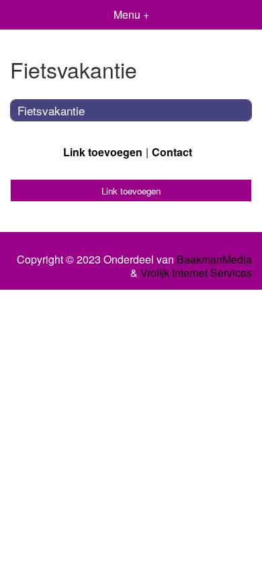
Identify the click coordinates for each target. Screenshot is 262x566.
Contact (172, 152)
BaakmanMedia (214, 259)
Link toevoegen (102, 152)
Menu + (131, 14)
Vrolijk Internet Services (196, 273)
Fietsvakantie (51, 110)
